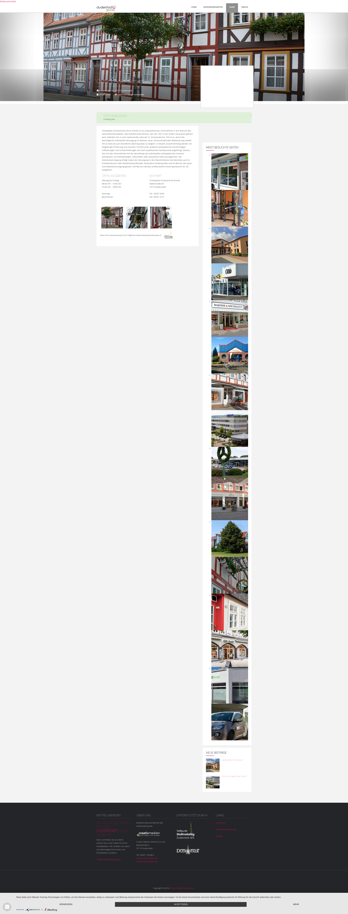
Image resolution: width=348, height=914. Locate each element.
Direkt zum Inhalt (8, 2)
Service (244, 7)
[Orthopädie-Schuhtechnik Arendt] (112, 217)
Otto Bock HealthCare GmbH (234, 776)
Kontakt (219, 836)
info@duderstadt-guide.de (109, 860)
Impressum (221, 823)
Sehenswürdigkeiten (213, 7)
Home (194, 7)
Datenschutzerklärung (226, 830)
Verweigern (65, 904)
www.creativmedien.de (146, 862)
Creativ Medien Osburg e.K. (182, 888)
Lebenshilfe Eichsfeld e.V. (232, 760)
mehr (296, 904)
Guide (232, 7)
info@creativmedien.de (147, 858)
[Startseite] (109, 8)
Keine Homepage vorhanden (130, 95)
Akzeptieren (181, 904)
